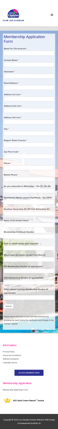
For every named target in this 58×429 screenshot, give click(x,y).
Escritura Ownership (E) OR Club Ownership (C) (27, 209)
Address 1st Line (12, 94)
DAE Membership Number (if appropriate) (23, 278)
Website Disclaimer (11, 359)
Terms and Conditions (12, 355)
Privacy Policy (8, 352)
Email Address (11, 83)
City (6, 129)
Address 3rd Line (13, 117)
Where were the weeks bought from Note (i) (24, 255)
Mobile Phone (11, 175)
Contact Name (11, 60)
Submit (8, 306)
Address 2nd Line (13, 106)
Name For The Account (15, 48)
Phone (7, 163)
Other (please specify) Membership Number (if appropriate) (26, 291)
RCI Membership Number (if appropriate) (23, 266)
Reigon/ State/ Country (15, 140)
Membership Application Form (15, 390)
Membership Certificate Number (19, 232)
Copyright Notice (10, 362)
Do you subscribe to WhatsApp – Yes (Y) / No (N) (27, 186)
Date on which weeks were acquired (21, 243)
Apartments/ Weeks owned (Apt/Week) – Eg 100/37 (28, 198)
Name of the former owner (16, 220)
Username (9, 71)
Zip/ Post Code (11, 152)
